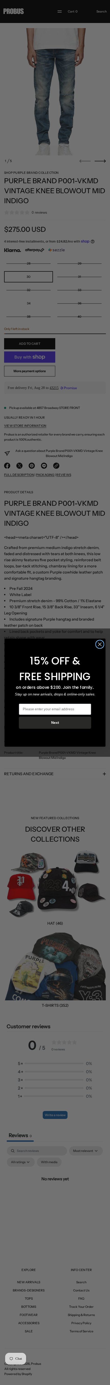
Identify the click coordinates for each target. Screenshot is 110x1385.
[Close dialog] (100, 644)
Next (55, 722)
